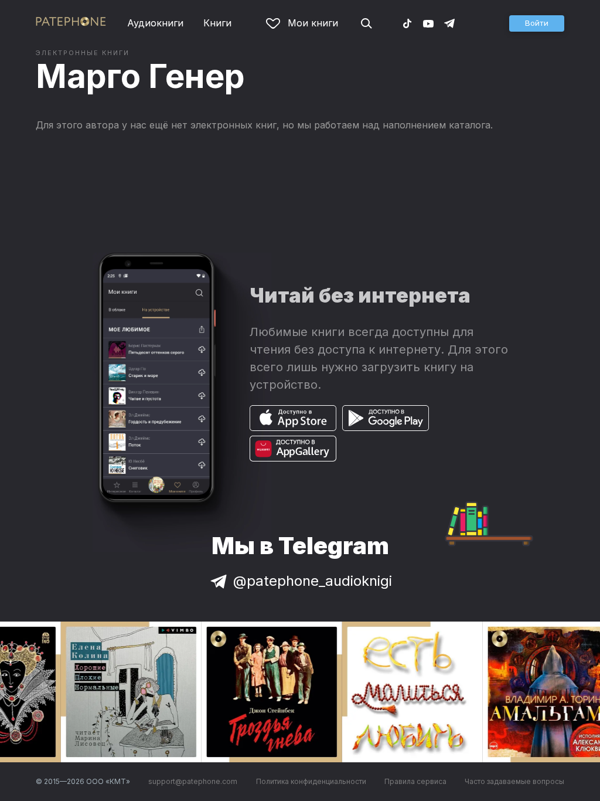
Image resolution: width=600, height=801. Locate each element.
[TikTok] (407, 23)
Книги (217, 23)
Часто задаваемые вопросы (514, 781)
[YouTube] (428, 23)
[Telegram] (449, 23)
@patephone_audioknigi (312, 580)
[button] (536, 23)
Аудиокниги (155, 23)
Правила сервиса (415, 781)
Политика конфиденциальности (311, 781)
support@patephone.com (192, 781)
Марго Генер (140, 76)
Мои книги (313, 23)
